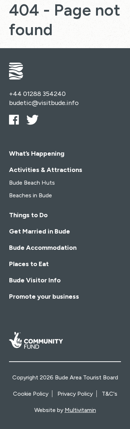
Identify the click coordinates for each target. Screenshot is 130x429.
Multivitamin (80, 410)
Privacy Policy (75, 393)
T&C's (109, 393)
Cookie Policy (30, 393)
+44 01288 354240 (37, 94)
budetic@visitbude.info (44, 103)
